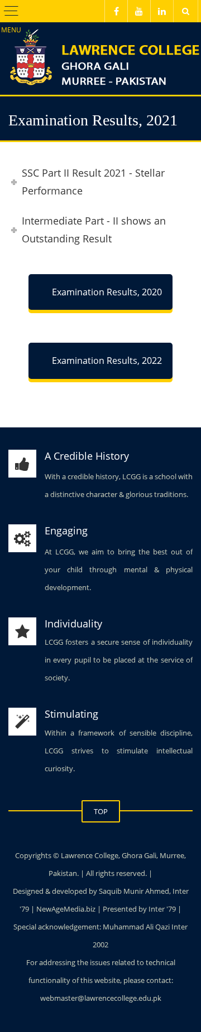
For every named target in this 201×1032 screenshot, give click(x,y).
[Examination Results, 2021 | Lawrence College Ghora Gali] (100, 50)
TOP (101, 811)
